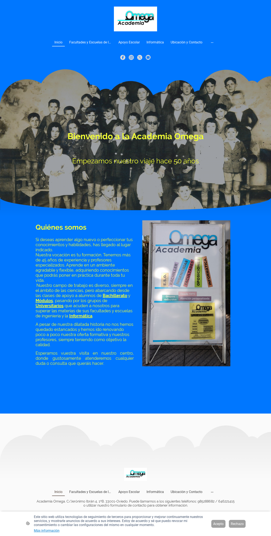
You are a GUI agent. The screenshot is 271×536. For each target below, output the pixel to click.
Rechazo (237, 524)
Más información (46, 531)
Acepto (218, 524)
